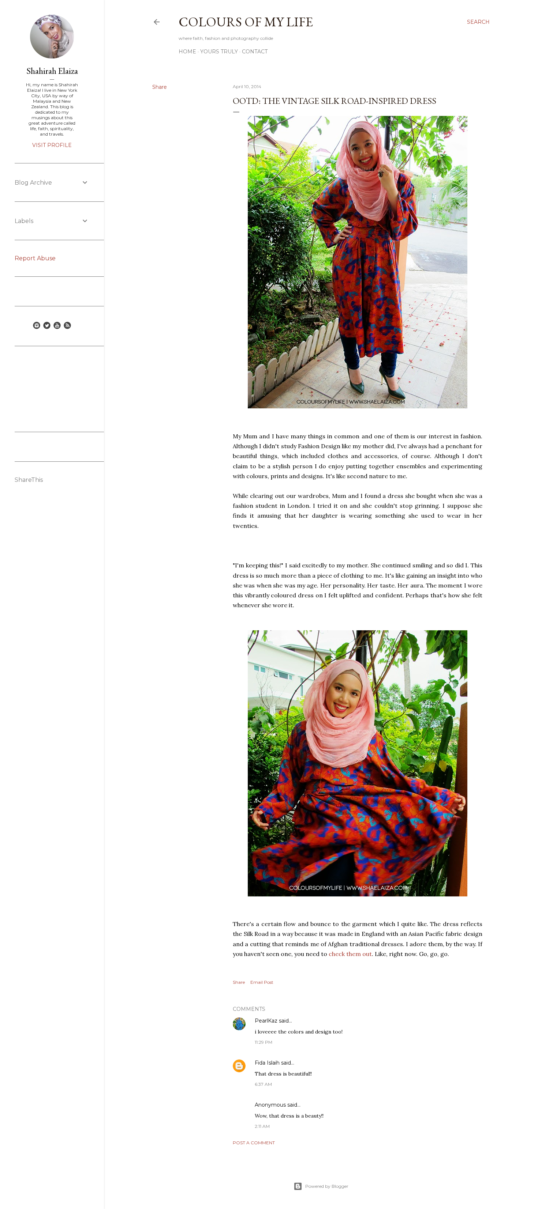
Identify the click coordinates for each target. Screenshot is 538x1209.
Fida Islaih (267, 1062)
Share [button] (159, 87)
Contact (255, 51)
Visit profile (52, 145)
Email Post (261, 982)
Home (187, 51)
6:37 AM (263, 1084)
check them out (350, 953)
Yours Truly (219, 51)
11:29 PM (263, 1042)
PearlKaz (266, 1020)
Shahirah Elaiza (52, 70)
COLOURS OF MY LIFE (246, 21)
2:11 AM (262, 1126)
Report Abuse (35, 258)
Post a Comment (254, 1142)
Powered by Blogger (326, 1186)
